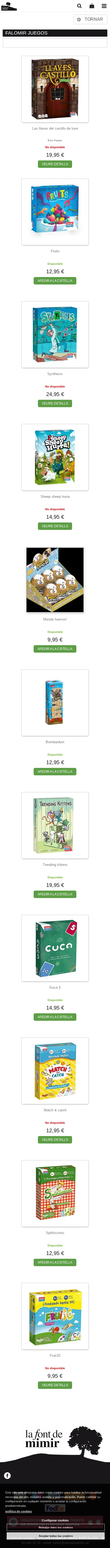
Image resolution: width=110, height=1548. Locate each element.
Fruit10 (55, 1356)
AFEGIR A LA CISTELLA (55, 281)
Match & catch (55, 1110)
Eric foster (55, 140)
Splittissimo (55, 1233)
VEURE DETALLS (55, 164)
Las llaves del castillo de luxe (55, 128)
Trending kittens (55, 865)
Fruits (55, 251)
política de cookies (18, 1511)
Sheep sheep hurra (55, 497)
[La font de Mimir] (9, 6)
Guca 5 (55, 987)
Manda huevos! (55, 619)
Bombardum (55, 742)
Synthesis (55, 374)
